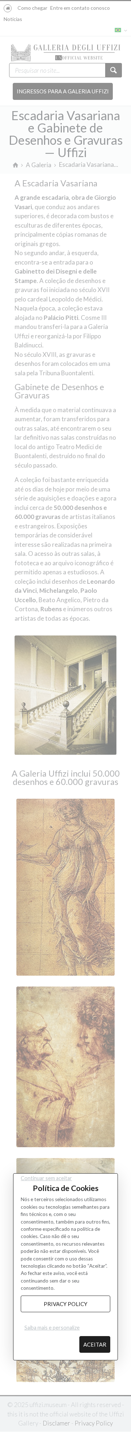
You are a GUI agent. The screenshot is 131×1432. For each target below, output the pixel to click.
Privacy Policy (65, 1304)
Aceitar (94, 1344)
